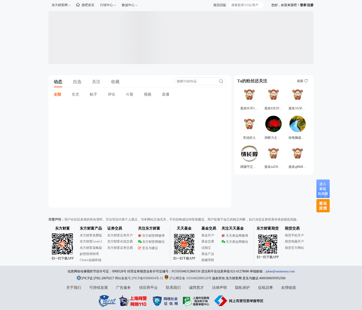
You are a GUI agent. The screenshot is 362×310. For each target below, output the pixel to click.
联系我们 (173, 288)
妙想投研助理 (89, 254)
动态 (58, 81)
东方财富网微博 (153, 235)
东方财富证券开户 (120, 235)
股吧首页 (88, 5)
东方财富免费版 (91, 235)
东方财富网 (60, 5)
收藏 (115, 81)
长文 (75, 94)
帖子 (93, 94)
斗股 (129, 94)
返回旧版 (219, 5)
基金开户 (207, 235)
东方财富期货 (268, 228)
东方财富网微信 (153, 242)
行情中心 (106, 5)
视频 (147, 94)
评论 (111, 94)
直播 (165, 94)
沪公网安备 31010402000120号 (190, 278)
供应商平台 (148, 288)
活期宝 (206, 248)
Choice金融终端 (90, 260)
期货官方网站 (294, 248)
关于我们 (73, 288)
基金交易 (207, 241)
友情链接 (288, 288)
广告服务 (123, 288)
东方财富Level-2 (91, 241)
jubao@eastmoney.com (280, 271)
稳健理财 (207, 260)
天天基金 (184, 228)
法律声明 (219, 288)
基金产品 (207, 254)
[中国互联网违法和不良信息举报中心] (239, 300)
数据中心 (128, 5)
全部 (57, 94)
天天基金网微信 (237, 242)
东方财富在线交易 (120, 241)
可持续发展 (98, 288)
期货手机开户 (294, 235)
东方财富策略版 (91, 248)
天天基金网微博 (237, 235)
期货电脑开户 (294, 241)
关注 (96, 81)
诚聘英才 (196, 288)
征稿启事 (265, 288)
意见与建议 (150, 248)
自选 (77, 81)
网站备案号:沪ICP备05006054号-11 (139, 278)
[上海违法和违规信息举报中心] (196, 300)
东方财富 (62, 228)
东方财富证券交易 (120, 248)
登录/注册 (307, 5)
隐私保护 (242, 288)
